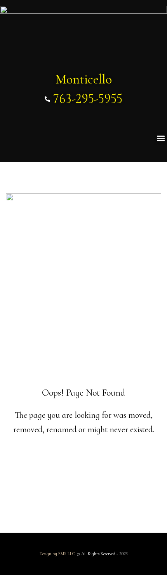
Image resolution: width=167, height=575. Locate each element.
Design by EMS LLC (57, 553)
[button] (160, 138)
